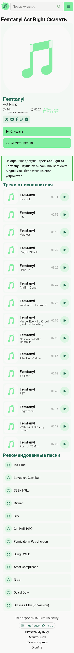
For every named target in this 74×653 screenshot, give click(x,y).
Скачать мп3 (37, 637)
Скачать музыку (37, 632)
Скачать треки (37, 642)
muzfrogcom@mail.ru (39, 625)
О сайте (37, 647)
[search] (59, 6)
